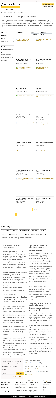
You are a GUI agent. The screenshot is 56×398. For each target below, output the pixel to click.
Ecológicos (25, 234)
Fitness (15, 12)
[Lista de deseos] (32, 5)
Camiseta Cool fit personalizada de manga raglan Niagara (24, 87)
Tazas (43, 231)
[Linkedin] (39, 381)
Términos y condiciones (34, 389)
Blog (36, 1)
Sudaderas (35, 231)
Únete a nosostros (45, 1)
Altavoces (5, 231)
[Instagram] (46, 381)
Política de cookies (33, 387)
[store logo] (10, 5)
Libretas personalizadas (20, 389)
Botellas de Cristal (26, 238)
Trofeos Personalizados (9, 238)
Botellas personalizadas (20, 384)
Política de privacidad (34, 386)
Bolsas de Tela (24, 231)
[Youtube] (52, 381)
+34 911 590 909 (48, 4)
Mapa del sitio (45, 389)
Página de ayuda (46, 386)
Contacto (39, 1)
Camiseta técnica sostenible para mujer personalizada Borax (25, 199)
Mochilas (14, 231)
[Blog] (32, 381)
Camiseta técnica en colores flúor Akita (25, 114)
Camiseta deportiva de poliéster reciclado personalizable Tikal (24, 60)
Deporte (10, 12)
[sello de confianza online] (42, 369)
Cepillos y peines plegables (10, 234)
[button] (32, 40)
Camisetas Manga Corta (38, 234)
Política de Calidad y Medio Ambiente (33, 391)
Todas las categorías (9, 9)
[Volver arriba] (52, 392)
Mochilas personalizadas (20, 386)
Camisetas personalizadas (21, 390)
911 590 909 (8, 391)
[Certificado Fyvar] (30, 374)
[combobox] (28, 5)
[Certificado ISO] (29, 369)
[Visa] (26, 363)
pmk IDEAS (4, 12)
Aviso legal (31, 384)
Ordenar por (43, 32)
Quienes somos (45, 384)
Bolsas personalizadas (20, 387)
